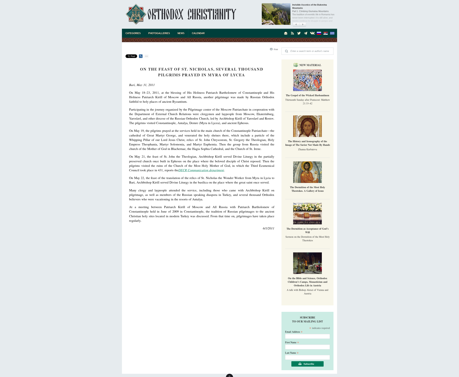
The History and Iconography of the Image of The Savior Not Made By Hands (307, 143)
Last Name (292, 352)
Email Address (294, 331)
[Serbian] (325, 33)
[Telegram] (305, 33)
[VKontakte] (312, 33)
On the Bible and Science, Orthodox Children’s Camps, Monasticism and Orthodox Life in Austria (307, 281)
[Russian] (319, 33)
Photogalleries (159, 33)
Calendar (198, 33)
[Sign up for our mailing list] (285, 33)
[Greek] (332, 33)
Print (276, 49)
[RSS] (292, 33)
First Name (292, 342)
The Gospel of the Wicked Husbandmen (307, 95)
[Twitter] (299, 33)
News (181, 33)
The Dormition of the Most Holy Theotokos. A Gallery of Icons (307, 189)
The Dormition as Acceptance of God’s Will (307, 230)
